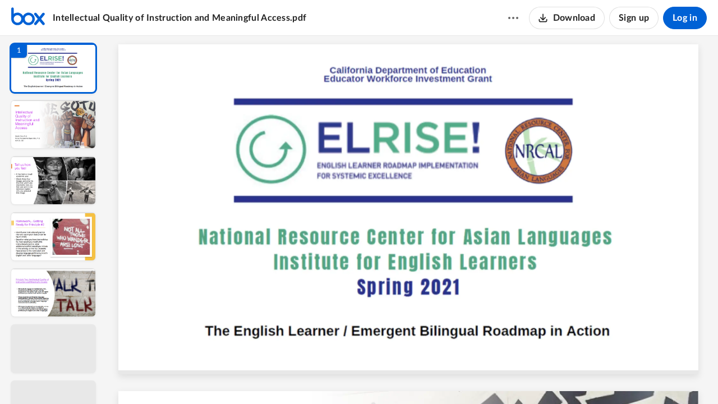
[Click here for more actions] (513, 18)
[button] (53, 68)
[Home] (28, 18)
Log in (685, 17)
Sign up (634, 17)
